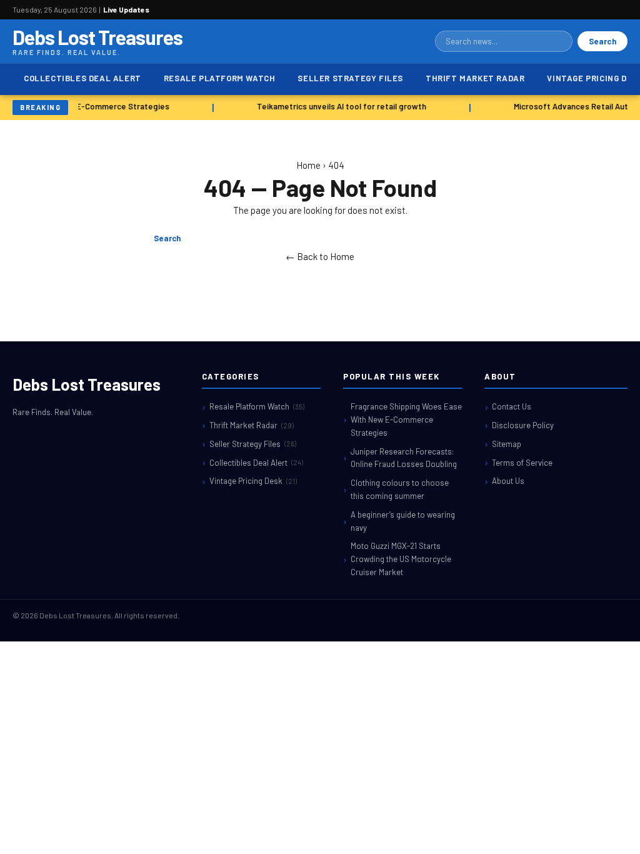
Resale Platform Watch (220, 78)
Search (602, 41)
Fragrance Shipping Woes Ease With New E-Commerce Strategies (406, 419)
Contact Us (511, 406)
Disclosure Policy (523, 425)
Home (308, 165)
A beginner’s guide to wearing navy (403, 521)
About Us (508, 481)
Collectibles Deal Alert (82, 78)
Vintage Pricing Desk (253, 481)
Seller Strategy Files (350, 78)
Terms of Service (522, 463)
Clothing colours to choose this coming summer (400, 489)
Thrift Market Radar (475, 78)
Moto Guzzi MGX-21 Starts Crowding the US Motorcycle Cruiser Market (401, 559)
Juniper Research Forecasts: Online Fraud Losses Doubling (404, 458)
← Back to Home (320, 256)
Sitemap (506, 444)
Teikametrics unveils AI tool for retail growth (339, 106)
